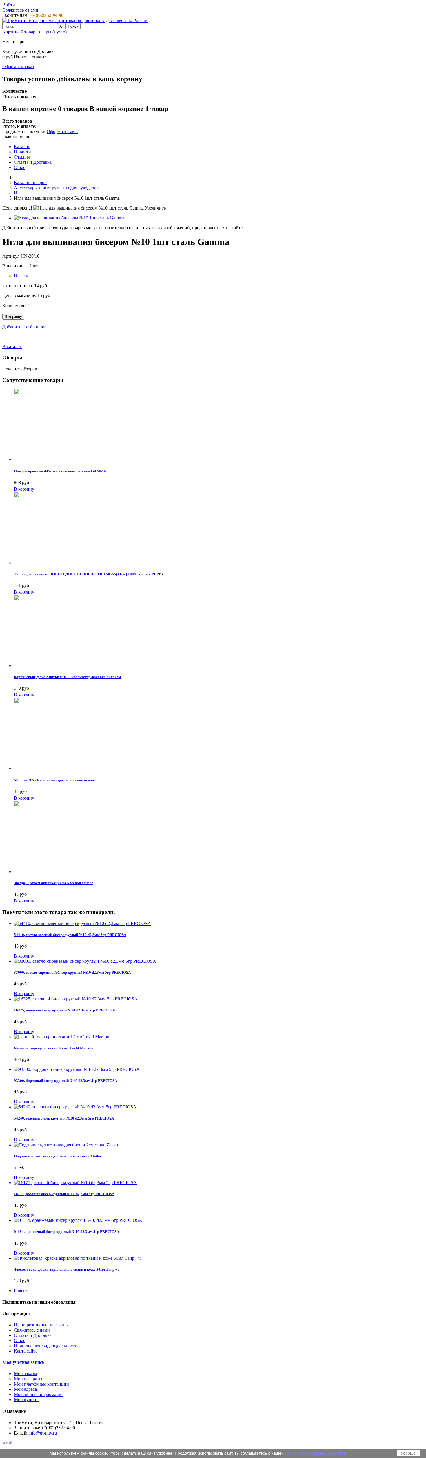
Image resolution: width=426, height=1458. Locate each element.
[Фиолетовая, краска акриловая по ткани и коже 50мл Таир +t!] (77, 1258)
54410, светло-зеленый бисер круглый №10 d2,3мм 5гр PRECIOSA (70, 935)
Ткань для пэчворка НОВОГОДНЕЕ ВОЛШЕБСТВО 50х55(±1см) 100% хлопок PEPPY (89, 574)
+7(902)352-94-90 (46, 15)
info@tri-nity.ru (42, 1432)
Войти (8, 4)
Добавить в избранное (24, 326)
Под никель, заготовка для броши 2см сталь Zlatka (57, 1156)
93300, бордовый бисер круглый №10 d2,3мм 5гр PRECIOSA (65, 1080)
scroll (7, 1442)
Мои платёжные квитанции (41, 1383)
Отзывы (22, 156)
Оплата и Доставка (33, 162)
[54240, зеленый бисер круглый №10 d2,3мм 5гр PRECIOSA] (75, 1106)
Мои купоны (26, 1399)
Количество (14, 305)
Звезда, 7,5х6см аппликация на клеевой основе (53, 883)
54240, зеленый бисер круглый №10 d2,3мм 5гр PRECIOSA (64, 1118)
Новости (22, 151)
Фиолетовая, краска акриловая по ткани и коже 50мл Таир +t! (67, 1269)
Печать (21, 275)
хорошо (408, 1453)
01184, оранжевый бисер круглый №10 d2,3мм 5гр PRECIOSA (66, 1231)
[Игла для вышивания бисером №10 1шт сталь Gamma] (69, 217)
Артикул (11, 256)
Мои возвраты (28, 1378)
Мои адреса (25, 1389)
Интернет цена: (18, 285)
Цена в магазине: (19, 295)
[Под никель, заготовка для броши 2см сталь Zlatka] (66, 1144)
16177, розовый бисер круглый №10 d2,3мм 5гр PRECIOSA (64, 1194)
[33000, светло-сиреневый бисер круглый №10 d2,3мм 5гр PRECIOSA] (85, 961)
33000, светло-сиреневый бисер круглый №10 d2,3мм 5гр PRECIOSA (72, 972)
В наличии (13, 265)
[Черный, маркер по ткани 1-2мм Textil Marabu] (61, 1036)
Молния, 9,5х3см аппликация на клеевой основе (55, 780)
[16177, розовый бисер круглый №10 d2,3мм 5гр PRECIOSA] (75, 1182)
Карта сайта (25, 1350)
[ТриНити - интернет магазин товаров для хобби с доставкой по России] (75, 20)
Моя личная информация (38, 1394)
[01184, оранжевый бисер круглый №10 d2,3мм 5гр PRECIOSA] (78, 1220)
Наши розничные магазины (41, 1324)
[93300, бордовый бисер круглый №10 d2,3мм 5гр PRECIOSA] (77, 1069)
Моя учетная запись (23, 1362)
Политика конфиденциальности (45, 1345)
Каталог (22, 146)
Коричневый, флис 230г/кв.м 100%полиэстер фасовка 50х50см (67, 677)
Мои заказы (25, 1373)
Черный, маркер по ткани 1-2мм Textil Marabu (53, 1048)
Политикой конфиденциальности (316, 1453)
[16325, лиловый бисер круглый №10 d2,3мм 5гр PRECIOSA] (76, 998)
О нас (19, 167)
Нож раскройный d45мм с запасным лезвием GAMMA (60, 471)
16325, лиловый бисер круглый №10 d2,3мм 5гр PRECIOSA (64, 1010)
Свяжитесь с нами (20, 10)
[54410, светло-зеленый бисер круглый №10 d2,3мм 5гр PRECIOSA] (82, 923)
